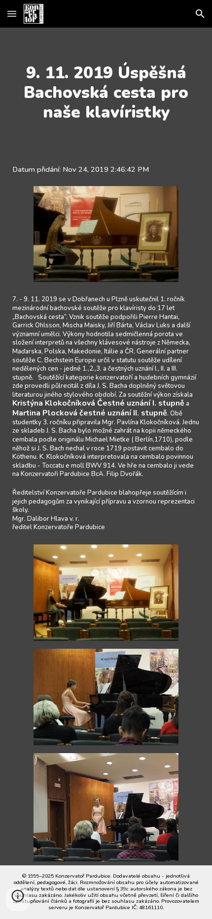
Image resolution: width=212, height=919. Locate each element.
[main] (106, 92)
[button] (12, 13)
